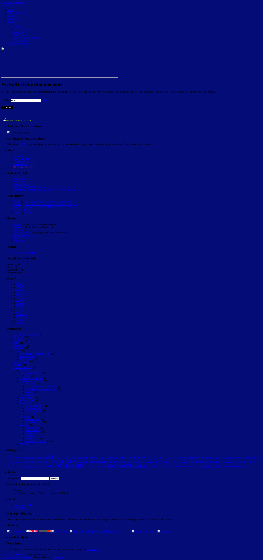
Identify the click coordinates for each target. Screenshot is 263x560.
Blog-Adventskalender (30, 373)
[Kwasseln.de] (8, 132)
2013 (21, 320)
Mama (31, 465)
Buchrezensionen (21, 35)
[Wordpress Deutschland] (144, 531)
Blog (15, 342)
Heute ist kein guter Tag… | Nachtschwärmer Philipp (38, 207)
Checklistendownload (23, 505)
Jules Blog (18, 230)
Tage (15, 24)
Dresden (40, 462)
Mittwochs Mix (33, 433)
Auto (104, 458)
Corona (168, 458)
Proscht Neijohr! (21, 179)
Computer (157, 458)
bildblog (17, 224)
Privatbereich (19, 507)
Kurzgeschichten (27, 400)
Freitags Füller (32, 427)
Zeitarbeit (244, 466)
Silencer (17, 204)
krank (251, 462)
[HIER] (22, 144)
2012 (21, 322)
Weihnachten (211, 465)
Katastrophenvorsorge (17, 43)
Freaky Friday (26, 397)
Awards (23, 370)
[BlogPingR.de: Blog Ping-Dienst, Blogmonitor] (94, 531)
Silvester (101, 466)
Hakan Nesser (179, 462)
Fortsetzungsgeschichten (31, 381)
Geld (166, 461)
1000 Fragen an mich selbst (26, 334)
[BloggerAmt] (16, 531)
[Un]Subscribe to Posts (24, 167)
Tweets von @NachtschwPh (21, 252)
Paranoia (72, 207)
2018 (20, 306)
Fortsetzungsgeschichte (91, 461)
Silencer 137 (19, 241)
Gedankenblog (138, 462)
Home (10, 10)
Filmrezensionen (21, 40)
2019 (20, 303)
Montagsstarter (33, 438)
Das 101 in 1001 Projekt (31, 378)
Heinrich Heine (198, 461)
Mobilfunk (43, 466)
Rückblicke (24, 416)
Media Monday (33, 430)
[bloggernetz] (164, 531)
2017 (20, 309)
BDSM (114, 457)
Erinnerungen (19, 345)
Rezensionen (25, 403)
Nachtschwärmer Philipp (13, 2)
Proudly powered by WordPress (16, 557)
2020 (20, 300)
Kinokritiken (32, 414)
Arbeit (75, 457)
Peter (55, 466)
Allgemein (18, 337)
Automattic (58, 557)
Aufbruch (30, 384)
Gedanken (18, 348)
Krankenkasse (15, 466)
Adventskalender (37, 458)
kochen (242, 462)
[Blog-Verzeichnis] (32, 531)
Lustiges (17, 351)
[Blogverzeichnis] (60, 531)
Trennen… (29, 210)
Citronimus (18, 227)
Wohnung (231, 465)
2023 (21, 292)
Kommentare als (23, 161)
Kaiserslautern (229, 462)
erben (50, 462)
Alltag (58, 457)
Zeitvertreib (25, 444)
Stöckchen (24, 425)
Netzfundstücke (27, 356)
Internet (215, 462)
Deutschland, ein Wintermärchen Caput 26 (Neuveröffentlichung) (44, 190)
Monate (17, 27)
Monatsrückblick (21, 362)
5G (10, 458)
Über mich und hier (16, 13)
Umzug (160, 466)
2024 (20, 290)
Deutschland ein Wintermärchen (41, 389)
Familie (63, 461)
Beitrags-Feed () (23, 159)
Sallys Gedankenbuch (23, 235)
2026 (20, 284)
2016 (20, 311)
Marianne (30, 392)
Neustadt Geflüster (22, 232)
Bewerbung (130, 457)
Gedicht (153, 461)
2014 (21, 317)
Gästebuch (12, 18)
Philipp (16, 201)
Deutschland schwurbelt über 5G (20, 462)
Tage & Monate (20, 29)
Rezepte (17, 364)
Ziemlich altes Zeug (22, 367)
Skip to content (8, 5)
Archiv (10, 21)
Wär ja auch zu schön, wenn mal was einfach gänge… (50, 201)
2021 (20, 298)
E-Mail (6, 100)
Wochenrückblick (34, 422)
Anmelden (18, 156)
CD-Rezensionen (34, 408)
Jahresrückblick (33, 419)
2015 (21, 314)
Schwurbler (90, 466)
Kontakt (11, 16)
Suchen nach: (13, 478)
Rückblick (72, 466)
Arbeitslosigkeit (90, 458)
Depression (179, 458)
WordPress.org (20, 164)
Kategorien (18, 32)
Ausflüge (17, 340)
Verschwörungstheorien (190, 466)
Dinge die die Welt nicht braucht (35, 353)
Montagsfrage (32, 436)
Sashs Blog (18, 238)
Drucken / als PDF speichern (18, 120)
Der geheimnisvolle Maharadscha (42, 386)
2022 (21, 295)
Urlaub (172, 466)
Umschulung (144, 465)
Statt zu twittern (27, 359)
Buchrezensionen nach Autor (27, 38)
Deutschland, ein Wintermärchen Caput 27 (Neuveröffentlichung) (44, 187)
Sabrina (29, 395)
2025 (20, 287)
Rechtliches (92, 549)
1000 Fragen (21, 458)
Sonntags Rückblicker (36, 441)
